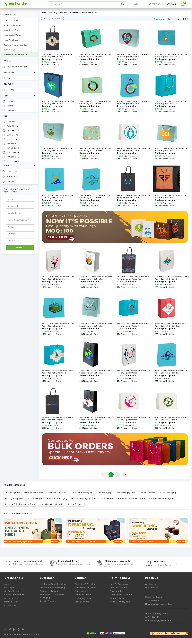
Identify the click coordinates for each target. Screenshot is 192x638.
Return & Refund (118, 598)
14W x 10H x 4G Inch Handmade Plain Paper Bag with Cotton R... (171, 55)
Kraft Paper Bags (11, 20)
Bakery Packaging (167, 492)
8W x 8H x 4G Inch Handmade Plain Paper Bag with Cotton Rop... (170, 324)
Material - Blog (11, 601)
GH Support (9, 587)
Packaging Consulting (85, 587)
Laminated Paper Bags (13, 25)
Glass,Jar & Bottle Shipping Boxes (20, 504)
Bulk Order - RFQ (153, 587)
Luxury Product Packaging (161, 498)
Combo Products (75, 504)
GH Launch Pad (11, 598)
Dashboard (115, 591)
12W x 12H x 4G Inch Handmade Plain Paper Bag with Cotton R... (171, 102)
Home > (45, 12)
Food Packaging (104, 492)
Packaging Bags (12, 492)
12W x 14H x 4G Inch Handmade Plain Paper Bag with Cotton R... (58, 277)
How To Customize (119, 584)
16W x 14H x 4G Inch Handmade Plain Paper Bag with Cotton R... (133, 418)
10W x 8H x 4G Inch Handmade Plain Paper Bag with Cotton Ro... (171, 149)
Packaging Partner (84, 598)
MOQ (185, 18)
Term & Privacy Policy (120, 601)
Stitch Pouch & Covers (57, 492)
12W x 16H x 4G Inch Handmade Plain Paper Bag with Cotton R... (58, 55)
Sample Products (48, 601)
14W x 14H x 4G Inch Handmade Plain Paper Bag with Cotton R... (58, 102)
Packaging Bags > (56, 12)
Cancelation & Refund (121, 594)
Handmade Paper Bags (14, 55)
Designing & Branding (85, 584)
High (178, 18)
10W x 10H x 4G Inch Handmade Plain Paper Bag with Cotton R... (95, 324)
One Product (81, 591)
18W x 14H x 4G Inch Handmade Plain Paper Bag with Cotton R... (58, 324)
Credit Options (82, 601)
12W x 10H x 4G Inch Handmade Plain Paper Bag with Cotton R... (58, 149)
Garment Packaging (80, 498)
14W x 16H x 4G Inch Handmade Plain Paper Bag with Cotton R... (58, 196)
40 (52, 19)
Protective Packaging (104, 498)
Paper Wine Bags (11, 40)
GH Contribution (12, 591)
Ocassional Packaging (82, 492)
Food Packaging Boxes (126, 492)
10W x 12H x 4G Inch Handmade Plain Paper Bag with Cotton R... (171, 196)
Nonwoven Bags (11, 50)
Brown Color (11, 171)
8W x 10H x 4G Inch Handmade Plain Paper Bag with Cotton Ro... (133, 277)
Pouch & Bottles (148, 492)
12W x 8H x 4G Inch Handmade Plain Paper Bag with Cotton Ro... (95, 55)
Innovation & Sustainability (51, 504)
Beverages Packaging (57, 498)
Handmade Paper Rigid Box (53, 584)
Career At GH (10, 605)
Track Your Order (118, 587)
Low (170, 18)
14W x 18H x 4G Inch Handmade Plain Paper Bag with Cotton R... (133, 196)
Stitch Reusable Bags (33, 492)
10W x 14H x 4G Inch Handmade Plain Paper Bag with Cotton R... (95, 196)
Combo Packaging (49, 591)
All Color (10, 181)
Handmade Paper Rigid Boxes (131, 498)
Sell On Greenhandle (14, 594)
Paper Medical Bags (12, 35)
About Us (8, 584)
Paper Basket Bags (12, 30)
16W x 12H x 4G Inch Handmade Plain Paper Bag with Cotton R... (133, 55)
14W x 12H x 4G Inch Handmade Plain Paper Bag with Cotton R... (95, 102)
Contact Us (150, 584)
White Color (11, 176)
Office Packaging (35, 498)
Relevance (159, 18)
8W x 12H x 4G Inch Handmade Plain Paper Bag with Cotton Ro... (58, 418)
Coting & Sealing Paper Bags (16, 45)
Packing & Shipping (14, 498)
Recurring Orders (83, 594)
